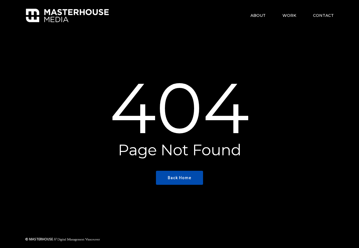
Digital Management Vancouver (62, 239)
